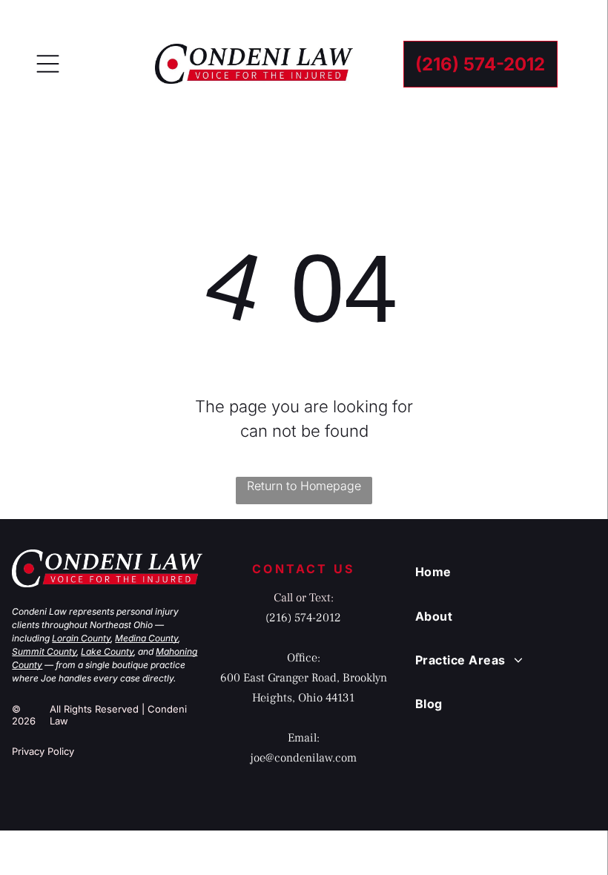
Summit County (44, 651)
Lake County (107, 651)
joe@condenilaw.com (304, 757)
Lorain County (81, 638)
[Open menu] (48, 64)
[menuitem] (499, 571)
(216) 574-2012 (303, 617)
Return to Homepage (304, 485)
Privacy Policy (43, 751)
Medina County (146, 638)
